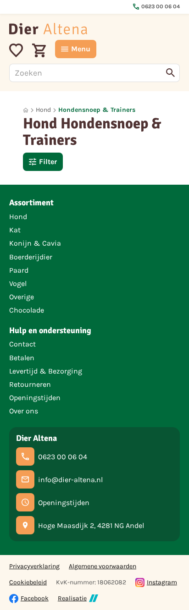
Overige (21, 296)
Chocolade (26, 310)
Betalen (21, 357)
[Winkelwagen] (39, 49)
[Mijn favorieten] (16, 49)
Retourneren (30, 384)
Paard (18, 270)
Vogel (18, 283)
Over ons (23, 411)
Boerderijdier (30, 257)
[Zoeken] (170, 73)
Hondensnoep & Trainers (96, 110)
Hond (43, 110)
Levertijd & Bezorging (45, 371)
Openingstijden (35, 397)
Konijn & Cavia (35, 243)
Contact (22, 344)
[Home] (48, 28)
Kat (15, 229)
